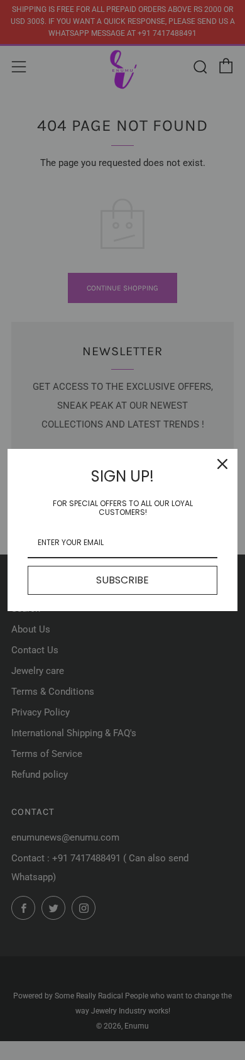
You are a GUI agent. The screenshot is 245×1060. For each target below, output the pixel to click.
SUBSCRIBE (122, 580)
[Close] (222, 464)
